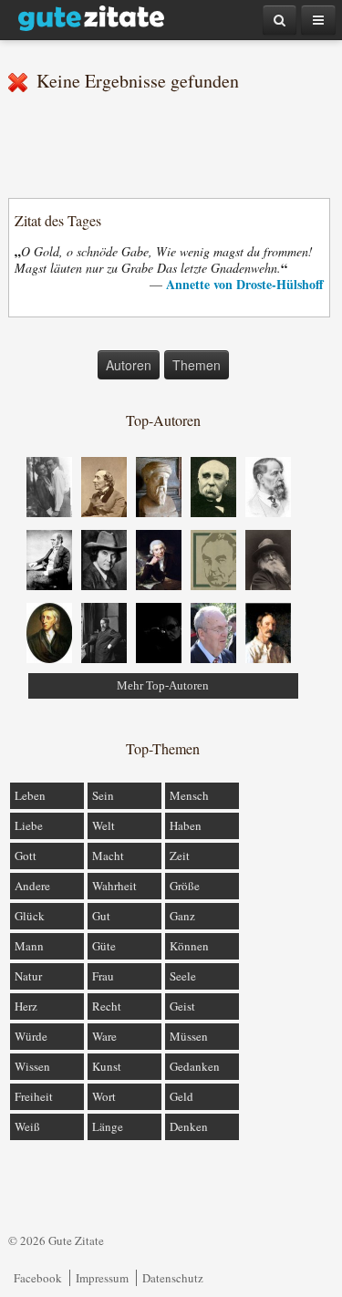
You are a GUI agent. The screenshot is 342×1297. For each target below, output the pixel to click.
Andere (32, 885)
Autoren (128, 365)
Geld (181, 1096)
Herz (26, 1006)
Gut (101, 916)
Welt (103, 825)
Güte (104, 946)
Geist (182, 1006)
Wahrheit (114, 885)
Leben (30, 795)
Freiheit (34, 1096)
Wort (104, 1096)
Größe (185, 885)
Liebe (29, 825)
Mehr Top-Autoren (163, 685)
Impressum (102, 1278)
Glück (30, 916)
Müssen (189, 1036)
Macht (108, 855)
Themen (196, 365)
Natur (28, 976)
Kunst (106, 1066)
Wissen (32, 1066)
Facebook (38, 1278)
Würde (31, 1036)
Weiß (27, 1126)
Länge (107, 1126)
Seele (183, 976)
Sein (103, 795)
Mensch (189, 795)
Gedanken (195, 1066)
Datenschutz (172, 1278)
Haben (186, 825)
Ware (104, 1036)
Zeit (180, 855)
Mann (29, 946)
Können (189, 946)
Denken (189, 1126)
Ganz (182, 916)
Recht (106, 1006)
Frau (103, 976)
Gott (25, 855)
